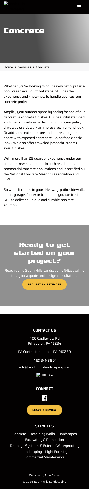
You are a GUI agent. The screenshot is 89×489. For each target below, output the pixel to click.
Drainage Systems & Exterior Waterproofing (44, 445)
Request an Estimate (44, 284)
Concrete (19, 434)
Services (24, 67)
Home (8, 67)
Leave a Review (44, 410)
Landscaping (32, 451)
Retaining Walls (42, 434)
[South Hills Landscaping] (19, 6)
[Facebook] (44, 399)
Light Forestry (56, 451)
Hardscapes (67, 434)
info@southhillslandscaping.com (44, 367)
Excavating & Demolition (44, 439)
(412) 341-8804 (44, 360)
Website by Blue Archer (44, 475)
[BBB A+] (44, 375)
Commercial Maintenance (44, 457)
